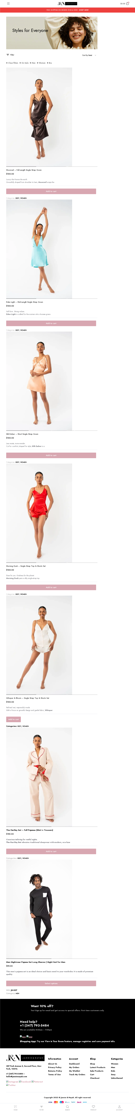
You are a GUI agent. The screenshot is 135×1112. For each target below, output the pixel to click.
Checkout (94, 1078)
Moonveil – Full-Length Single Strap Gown (24, 170)
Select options (51, 983)
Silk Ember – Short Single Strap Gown (22, 434)
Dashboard (74, 1063)
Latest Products (97, 1067)
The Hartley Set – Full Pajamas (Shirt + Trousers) (29, 830)
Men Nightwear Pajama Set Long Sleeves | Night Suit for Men (35, 962)
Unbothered (117, 1078)
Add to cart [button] (51, 191)
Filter (12, 54)
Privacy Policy (54, 1067)
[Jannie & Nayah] (67, 3)
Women (42, 63)
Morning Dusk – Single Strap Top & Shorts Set (25, 566)
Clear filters (13, 63)
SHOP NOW (83, 10)
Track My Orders (77, 1074)
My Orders (74, 1067)
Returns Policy (55, 1070)
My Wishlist (74, 1070)
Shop (92, 1063)
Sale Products (96, 1070)
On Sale (24, 63)
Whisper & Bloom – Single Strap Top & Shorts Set (27, 698)
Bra (50, 63)
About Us (52, 1063)
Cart (92, 1074)
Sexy (17, 198)
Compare (95, 71)
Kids (113, 1070)
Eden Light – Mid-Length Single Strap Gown (24, 302)
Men (34, 63)
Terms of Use (54, 1074)
